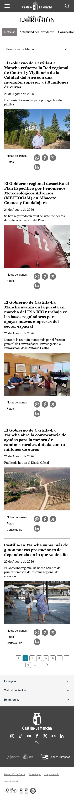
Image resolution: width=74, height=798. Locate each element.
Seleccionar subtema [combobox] (20, 49)
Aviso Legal (35, 774)
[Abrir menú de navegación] (7, 6)
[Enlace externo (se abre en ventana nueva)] (26, 791)
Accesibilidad (11, 781)
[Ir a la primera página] (9, 658)
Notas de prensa (17, 155)
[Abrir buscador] (67, 6)
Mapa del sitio (51, 774)
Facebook (37, 736)
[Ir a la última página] (44, 665)
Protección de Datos (14, 774)
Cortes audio (14, 529)
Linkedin (62, 736)
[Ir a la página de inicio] (37, 5)
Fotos (10, 162)
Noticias (9, 32)
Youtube (29, 736)
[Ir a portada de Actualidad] (37, 19)
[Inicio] (37, 721)
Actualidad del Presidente (36, 32)
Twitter (45, 736)
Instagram (12, 736)
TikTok (20, 736)
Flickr (53, 736)
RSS (37, 743)
